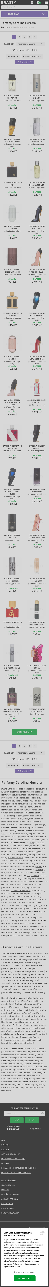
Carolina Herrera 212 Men (37, 97)
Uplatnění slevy (8, 1180)
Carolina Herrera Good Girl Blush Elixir (12, 402)
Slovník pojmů (8, 1185)
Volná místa (7, 1203)
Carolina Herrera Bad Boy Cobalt (37, 314)
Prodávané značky (10, 1213)
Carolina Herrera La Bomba (36, 667)
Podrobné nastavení (24, 1272)
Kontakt (5, 1145)
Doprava (5, 1163)
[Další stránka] (35, 37)
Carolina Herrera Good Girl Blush (37, 271)
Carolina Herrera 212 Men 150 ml (12, 580)
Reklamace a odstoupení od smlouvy (18, 1168)
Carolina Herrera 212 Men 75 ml (37, 710)
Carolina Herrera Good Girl (37, 227)
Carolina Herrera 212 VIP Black (37, 490)
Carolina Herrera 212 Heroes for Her (36, 536)
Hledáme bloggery (10, 1194)
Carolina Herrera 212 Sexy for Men (12, 271)
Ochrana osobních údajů (13, 1159)
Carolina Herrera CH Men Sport (12, 447)
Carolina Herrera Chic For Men (12, 97)
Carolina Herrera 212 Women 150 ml (12, 667)
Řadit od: (9, 44)
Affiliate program (9, 1199)
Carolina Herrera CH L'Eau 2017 (36, 401)
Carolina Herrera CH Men (12, 184)
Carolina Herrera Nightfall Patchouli (12, 710)
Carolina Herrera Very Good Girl (37, 358)
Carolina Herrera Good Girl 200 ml (37, 623)
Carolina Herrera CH (12, 622)
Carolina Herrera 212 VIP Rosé (37, 580)
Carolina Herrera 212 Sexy (12, 358)
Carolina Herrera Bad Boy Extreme (12, 140)
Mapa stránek (7, 1208)
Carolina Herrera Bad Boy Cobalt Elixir (12, 491)
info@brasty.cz (35, 1129)
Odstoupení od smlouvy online (16, 1172)
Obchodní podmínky (10, 1154)
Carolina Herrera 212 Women (12, 227)
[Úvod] (2, 27)
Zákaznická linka (13, 1127)
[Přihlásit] (31, 2)
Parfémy (9, 27)
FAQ (3, 1140)
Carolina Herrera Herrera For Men (37, 184)
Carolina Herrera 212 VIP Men (37, 140)
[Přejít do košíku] (37, 2)
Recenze (5, 1149)
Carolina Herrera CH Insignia (12, 314)
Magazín (5, 1190)
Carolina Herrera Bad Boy (37, 447)
